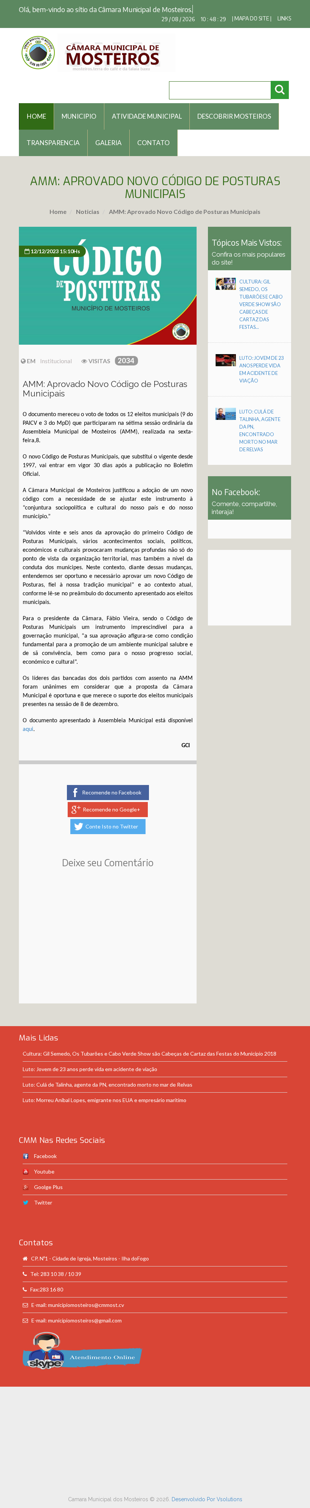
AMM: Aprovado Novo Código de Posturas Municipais (184, 211)
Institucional (56, 361)
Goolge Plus (48, 1187)
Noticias (87, 211)
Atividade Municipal (147, 116)
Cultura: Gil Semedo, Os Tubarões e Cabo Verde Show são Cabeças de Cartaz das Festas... (261, 304)
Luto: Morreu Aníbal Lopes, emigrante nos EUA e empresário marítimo (104, 1100)
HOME (36, 116)
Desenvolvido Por (194, 1499)
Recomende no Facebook (111, 792)
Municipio (79, 116)
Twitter (43, 1202)
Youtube (44, 1171)
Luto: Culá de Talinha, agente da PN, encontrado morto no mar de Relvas (107, 1084)
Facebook (45, 1156)
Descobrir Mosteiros (234, 116)
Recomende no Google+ (111, 809)
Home (58, 211)
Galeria (108, 143)
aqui (28, 729)
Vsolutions (229, 1499)
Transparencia (53, 143)
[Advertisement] (108, 947)
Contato (153, 143)
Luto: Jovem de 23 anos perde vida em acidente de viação (90, 1069)
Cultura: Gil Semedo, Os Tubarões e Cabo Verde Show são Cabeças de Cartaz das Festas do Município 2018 (149, 1053)
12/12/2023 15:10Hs (54, 251)
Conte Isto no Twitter (111, 826)
